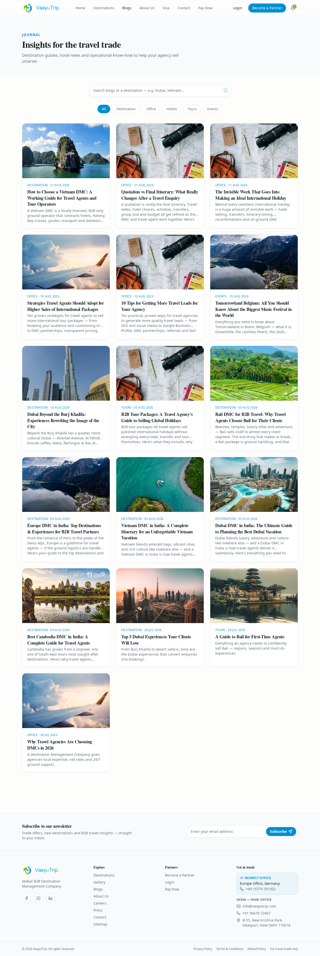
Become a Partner (267, 7)
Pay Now (205, 7)
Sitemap (100, 924)
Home (80, 7)
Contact (184, 7)
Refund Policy (257, 949)
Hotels (171, 108)
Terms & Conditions (230, 949)
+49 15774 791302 (261, 889)
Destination (126, 108)
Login (237, 7)
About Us (147, 7)
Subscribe (278, 831)
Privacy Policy (203, 949)
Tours (192, 108)
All (104, 108)
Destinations (103, 7)
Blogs (127, 7)
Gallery (99, 882)
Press (98, 910)
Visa (166, 7)
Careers (100, 903)
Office (151, 108)
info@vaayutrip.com (259, 906)
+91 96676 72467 (256, 913)
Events (212, 108)
